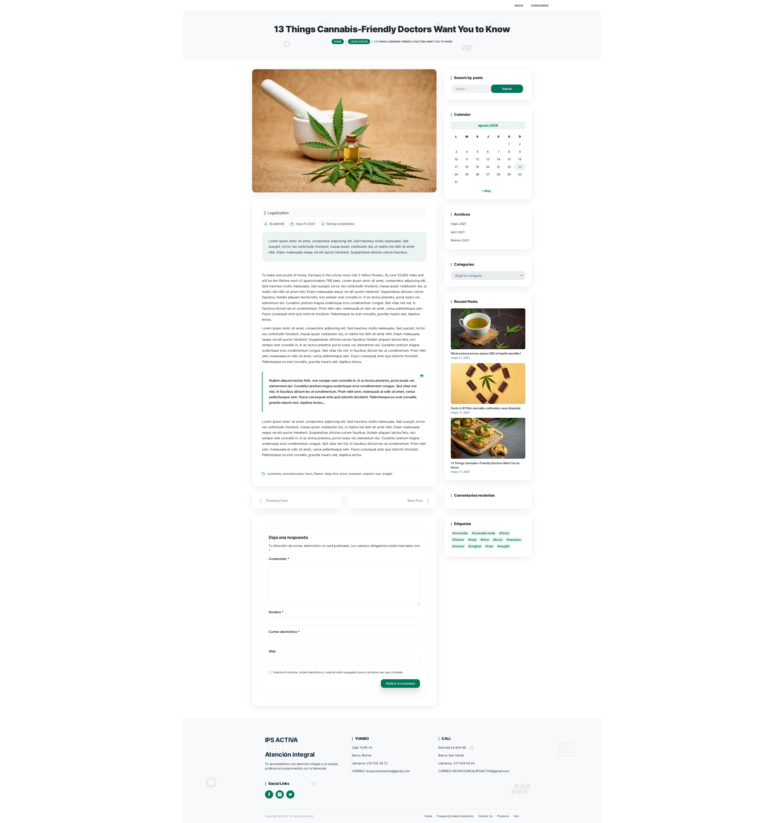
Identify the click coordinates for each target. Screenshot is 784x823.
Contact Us (485, 816)
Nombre (276, 612)
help (328, 474)
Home (428, 816)
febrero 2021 (460, 240)
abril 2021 (458, 232)
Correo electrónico (284, 632)
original (368, 474)
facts (309, 474)
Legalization (278, 213)
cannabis (274, 474)
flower (318, 474)
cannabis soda (293, 474)
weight (387, 474)
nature (459, 546)
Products (503, 816)
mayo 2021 (458, 224)
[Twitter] (290, 794)
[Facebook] (269, 794)
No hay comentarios (340, 223)
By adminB (277, 223)
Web (272, 651)
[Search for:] (474, 89)
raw (378, 474)
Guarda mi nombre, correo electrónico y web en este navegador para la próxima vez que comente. (338, 672)
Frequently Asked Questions (455, 816)
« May (486, 191)
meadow (355, 474)
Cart (516, 816)
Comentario (279, 559)
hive (335, 474)
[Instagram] (280, 794)
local (343, 474)
